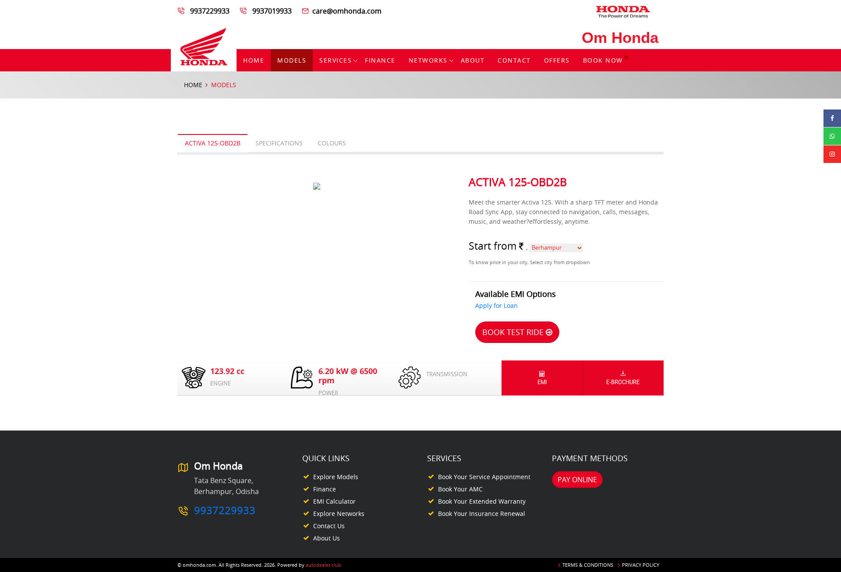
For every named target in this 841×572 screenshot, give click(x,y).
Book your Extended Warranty (482, 501)
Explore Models (335, 477)
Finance (380, 60)
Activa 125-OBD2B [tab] (212, 143)
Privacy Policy (640, 564)
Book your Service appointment (484, 477)
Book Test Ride (514, 332)
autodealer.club (323, 564)
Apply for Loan (496, 305)
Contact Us (329, 526)
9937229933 (210, 11)
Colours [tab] (332, 143)
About (473, 60)
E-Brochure (623, 382)
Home (253, 60)
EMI (542, 382)
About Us (326, 538)
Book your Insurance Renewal (481, 513)
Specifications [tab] (279, 143)
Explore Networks (338, 513)
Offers (557, 60)
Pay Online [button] (577, 479)
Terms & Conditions (587, 564)
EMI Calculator (334, 501)
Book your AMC (460, 489)
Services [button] (335, 60)
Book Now (603, 60)
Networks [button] (428, 60)
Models (291, 60)
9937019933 (272, 11)
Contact (514, 60)
